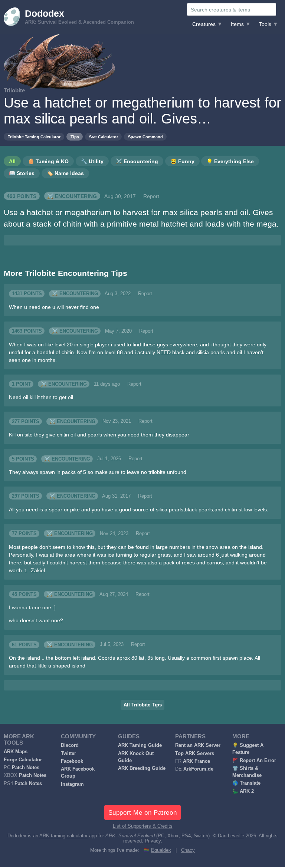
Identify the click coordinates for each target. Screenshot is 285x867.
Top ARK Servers (194, 753)
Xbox (172, 835)
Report (151, 196)
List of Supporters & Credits (143, 826)
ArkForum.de (198, 769)
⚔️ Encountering (72, 196)
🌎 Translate (246, 783)
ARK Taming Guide (140, 745)
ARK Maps (15, 751)
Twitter (68, 753)
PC (161, 835)
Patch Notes (25, 767)
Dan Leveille (231, 835)
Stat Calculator (103, 137)
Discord (70, 745)
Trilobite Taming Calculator (34, 137)
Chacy (188, 850)
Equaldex (161, 850)
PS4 (186, 835)
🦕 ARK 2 (243, 791)
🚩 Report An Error (254, 760)
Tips (75, 137)
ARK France (196, 761)
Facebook (72, 761)
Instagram (72, 784)
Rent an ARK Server (197, 745)
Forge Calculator (23, 759)
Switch (201, 835)
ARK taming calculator (63, 835)
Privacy (153, 841)
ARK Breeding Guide (142, 768)
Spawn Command (145, 137)
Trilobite (14, 90)
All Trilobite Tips (143, 705)
